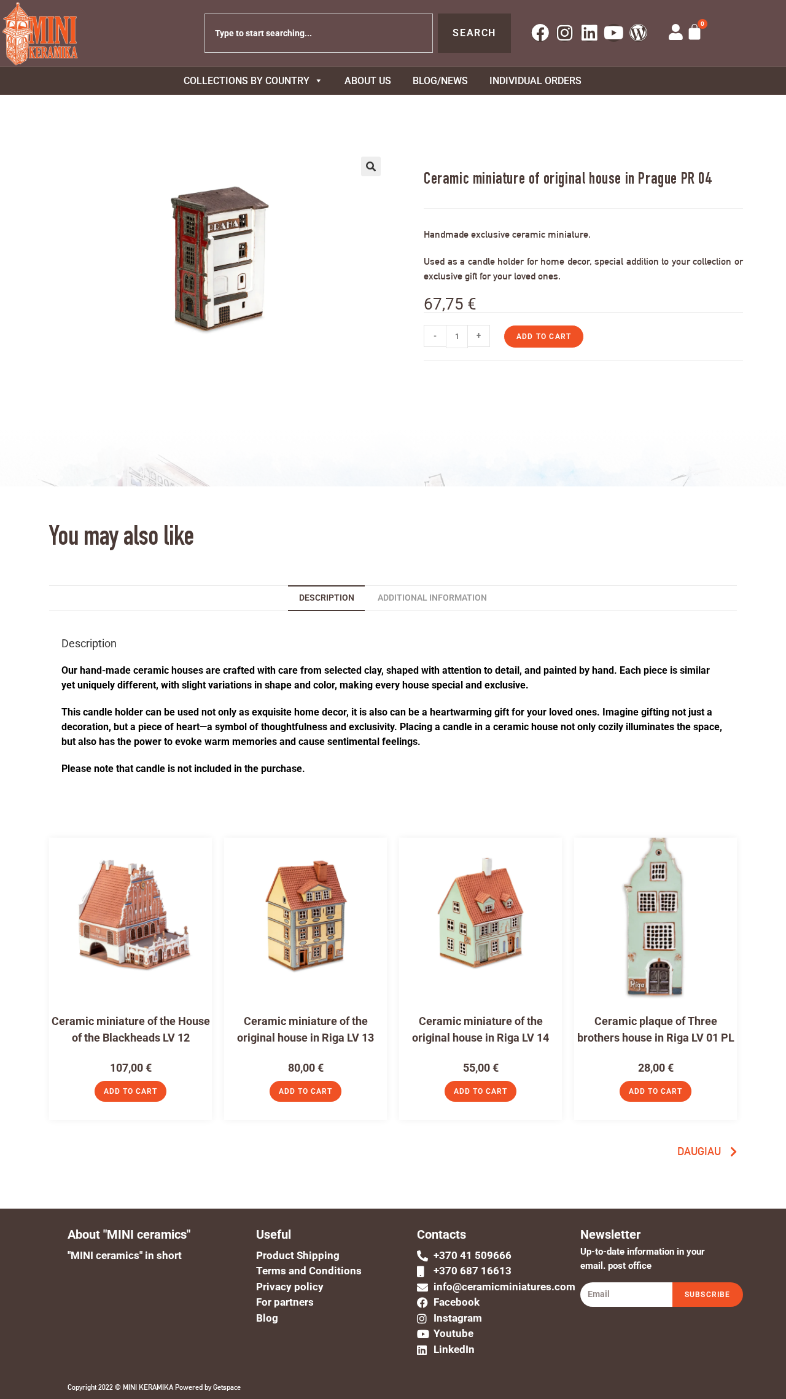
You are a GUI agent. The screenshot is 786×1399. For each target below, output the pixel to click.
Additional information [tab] (432, 598)
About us (367, 81)
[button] (371, 166)
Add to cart (543, 336)
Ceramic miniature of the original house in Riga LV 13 (305, 1029)
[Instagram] (565, 33)
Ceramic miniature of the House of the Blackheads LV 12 (131, 1029)
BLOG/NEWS (440, 81)
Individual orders (535, 81)
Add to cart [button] (130, 1091)
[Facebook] (540, 33)
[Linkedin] (589, 33)
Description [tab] (326, 598)
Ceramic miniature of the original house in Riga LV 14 (480, 1029)
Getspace (227, 1387)
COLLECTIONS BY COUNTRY (246, 81)
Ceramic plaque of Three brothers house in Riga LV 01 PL (655, 1029)
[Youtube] (614, 33)
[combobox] (319, 33)
